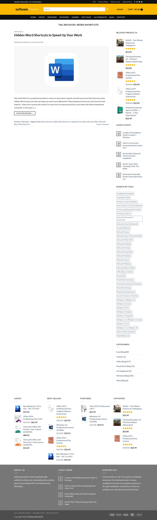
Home (33, 17)
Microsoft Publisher (124, 256)
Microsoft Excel (122, 236)
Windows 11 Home (135, 320)
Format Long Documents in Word (128, 210)
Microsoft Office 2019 (125, 240)
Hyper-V (128, 213)
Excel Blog (120, 352)
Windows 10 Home (124, 304)
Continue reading (24, 113)
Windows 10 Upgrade (124, 316)
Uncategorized (122, 371)
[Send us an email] (141, 2)
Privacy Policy (103, 2)
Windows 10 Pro (123, 308)
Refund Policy (127, 2)
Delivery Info (115, 2)
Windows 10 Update (124, 312)
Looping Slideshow (123, 228)
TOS (94, 2)
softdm (40, 42)
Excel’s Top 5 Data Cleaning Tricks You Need (131, 166)
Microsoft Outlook (123, 248)
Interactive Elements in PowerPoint (125, 218)
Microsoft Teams (123, 260)
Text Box (135, 296)
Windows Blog (122, 375)
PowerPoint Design (124, 288)
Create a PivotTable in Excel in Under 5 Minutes (132, 134)
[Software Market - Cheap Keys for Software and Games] (27, 9)
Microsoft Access (123, 232)
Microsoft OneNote (124, 244)
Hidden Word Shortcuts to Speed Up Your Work (48, 35)
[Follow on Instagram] (137, 2)
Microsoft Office (92, 122)
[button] (120, 9)
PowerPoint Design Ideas (126, 292)
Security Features (123, 296)
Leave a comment (102, 124)
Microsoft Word (122, 268)
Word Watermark (123, 336)
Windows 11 (121, 320)
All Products (100, 17)
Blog (112, 17)
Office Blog (18, 31)
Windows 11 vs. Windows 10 (127, 328)
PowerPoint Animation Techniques (129, 284)
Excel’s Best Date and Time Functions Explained (132, 155)
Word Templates (129, 332)
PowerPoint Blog (123, 366)
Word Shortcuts (24, 124)
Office (42, 17)
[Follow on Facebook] (134, 2)
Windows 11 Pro (123, 324)
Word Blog (120, 380)
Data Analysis (122, 205)
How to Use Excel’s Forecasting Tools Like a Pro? (132, 145)
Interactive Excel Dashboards (127, 224)
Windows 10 (130, 300)
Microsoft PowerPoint (124, 252)
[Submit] (107, 9)
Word (119, 332)
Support (121, 17)
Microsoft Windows (124, 264)
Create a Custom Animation (127, 202)
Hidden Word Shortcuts (44, 122)
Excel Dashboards (135, 205)
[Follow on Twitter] (139, 2)
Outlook (130, 272)
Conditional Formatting (125, 194)
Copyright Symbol (123, 197)
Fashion (119, 356)
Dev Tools (86, 17)
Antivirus (64, 17)
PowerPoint (121, 276)
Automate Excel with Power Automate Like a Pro (132, 176)
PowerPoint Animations (125, 280)
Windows (52, 17)
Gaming (75, 17)
